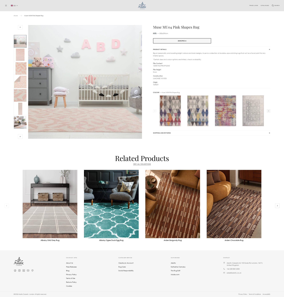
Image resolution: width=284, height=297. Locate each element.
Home (16, 16)
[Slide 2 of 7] (20, 55)
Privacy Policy (71, 274)
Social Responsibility (126, 271)
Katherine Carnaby (178, 267)
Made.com (175, 274)
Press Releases (71, 267)
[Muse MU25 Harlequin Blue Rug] (198, 111)
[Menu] (6, 5)
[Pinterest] (32, 270)
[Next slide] (20, 136)
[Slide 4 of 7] (20, 82)
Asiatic (173, 263)
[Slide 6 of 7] (20, 109)
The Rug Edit (175, 271)
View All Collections (142, 164)
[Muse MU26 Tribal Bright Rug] (225, 111)
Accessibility (266, 294)
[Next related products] (277, 205)
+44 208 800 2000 (233, 269)
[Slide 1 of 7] (20, 41)
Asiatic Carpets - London (26, 294)
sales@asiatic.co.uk (234, 273)
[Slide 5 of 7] (20, 95)
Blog (67, 271)
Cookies (69, 286)
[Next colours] (268, 111)
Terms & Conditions (255, 294)
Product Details (159, 49)
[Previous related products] (6, 205)
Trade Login (253, 5)
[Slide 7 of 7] (20, 122)
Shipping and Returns (162, 133)
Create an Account (125, 263)
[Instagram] (19, 270)
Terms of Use (70, 278)
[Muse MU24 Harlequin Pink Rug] (170, 111)
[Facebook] (15, 270)
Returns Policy (71, 282)
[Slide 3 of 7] (20, 68)
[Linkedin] (23, 270)
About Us (69, 263)
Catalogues (265, 5)
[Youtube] (28, 270)
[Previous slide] (20, 27)
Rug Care (122, 267)
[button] (14, 6)
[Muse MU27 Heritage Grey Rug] (253, 111)
